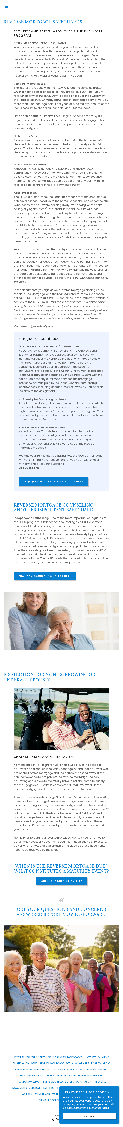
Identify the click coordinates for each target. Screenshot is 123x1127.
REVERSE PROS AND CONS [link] (30, 1069)
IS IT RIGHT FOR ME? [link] (96, 1069)
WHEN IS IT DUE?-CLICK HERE (61, 881)
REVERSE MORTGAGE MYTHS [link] (56, 1063)
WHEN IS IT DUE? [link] (56, 1075)
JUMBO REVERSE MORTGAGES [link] (86, 1075)
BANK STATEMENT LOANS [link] (35, 1094)
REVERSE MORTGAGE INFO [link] (29, 1057)
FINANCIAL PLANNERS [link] (25, 1063)
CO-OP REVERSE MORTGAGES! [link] (65, 1057)
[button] (12, 7)
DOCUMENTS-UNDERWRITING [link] (29, 1088)
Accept (89, 1116)
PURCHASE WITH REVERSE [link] (91, 1081)
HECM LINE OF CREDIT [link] (32, 1075)
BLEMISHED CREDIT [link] (49, 1100)
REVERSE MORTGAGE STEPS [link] (58, 1081)
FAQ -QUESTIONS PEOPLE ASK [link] (65, 1069)
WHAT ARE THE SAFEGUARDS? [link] (92, 1063)
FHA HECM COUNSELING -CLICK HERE (45, 576)
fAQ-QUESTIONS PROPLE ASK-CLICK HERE (53, 481)
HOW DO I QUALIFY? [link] (97, 1057)
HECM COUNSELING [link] (28, 1081)
